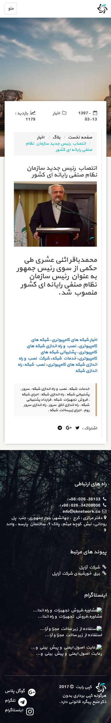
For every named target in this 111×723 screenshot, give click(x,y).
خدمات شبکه (64, 358)
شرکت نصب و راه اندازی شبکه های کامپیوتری (57, 361)
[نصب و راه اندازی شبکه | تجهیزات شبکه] (100, 687)
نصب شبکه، (34, 364)
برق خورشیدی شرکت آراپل (76, 573)
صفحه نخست (80, 137)
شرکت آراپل (89, 567)
